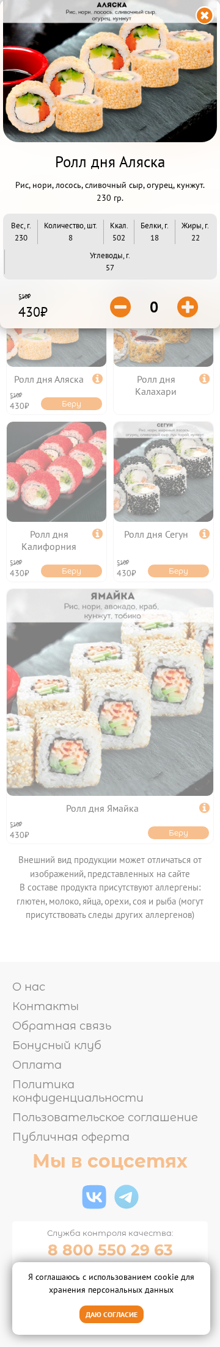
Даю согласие (112, 1314)
